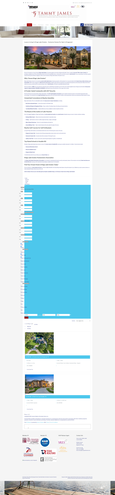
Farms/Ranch (23, 264)
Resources (52, 24)
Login (26, 182)
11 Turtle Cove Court (40, 357)
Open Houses (40, 24)
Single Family (23, 255)
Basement (23, 295)
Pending (22, 247)
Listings (29, 24)
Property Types (25, 249)
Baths (22, 205)
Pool (21, 304)
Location (22, 187)
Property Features (26, 283)
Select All (22, 252)
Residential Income (24, 272)
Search (26, 317)
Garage (22, 301)
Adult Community (24, 286)
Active (22, 244)
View (22, 310)
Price (22, 191)
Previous (24, 414)
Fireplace (22, 298)
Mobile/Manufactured (25, 261)
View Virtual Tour (30, 369)
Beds (22, 198)
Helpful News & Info (61, 24)
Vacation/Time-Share (25, 281)
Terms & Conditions (54, 422)
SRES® (47, 24)
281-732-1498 (89, 25)
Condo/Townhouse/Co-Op (26, 258)
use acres (28, 221)
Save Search (27, 184)
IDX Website (28, 422)
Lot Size (22, 221)
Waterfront (23, 313)
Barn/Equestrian (24, 292)
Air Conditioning (24, 289)
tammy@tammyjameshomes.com (85, 2)
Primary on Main (24, 307)
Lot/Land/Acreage (24, 278)
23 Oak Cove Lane (39, 396)
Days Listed (23, 234)
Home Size (23, 214)
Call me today (27, 171)
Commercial (23, 275)
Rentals (34, 24)
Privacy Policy (27, 478)
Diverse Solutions (40, 422)
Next (32, 323)
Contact (68, 24)
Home (24, 24)
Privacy (47, 422)
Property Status (25, 241)
